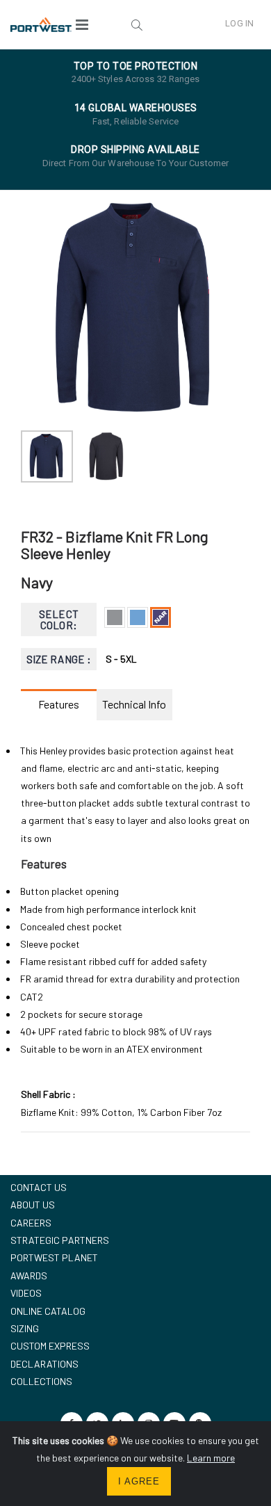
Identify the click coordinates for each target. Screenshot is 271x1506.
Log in (239, 23)
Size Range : (58, 659)
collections (41, 1381)
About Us (32, 1205)
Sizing (24, 1328)
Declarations (44, 1364)
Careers (30, 1223)
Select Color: (58, 620)
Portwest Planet (54, 1257)
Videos (26, 1293)
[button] (137, 24)
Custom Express (50, 1346)
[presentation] (38, 309)
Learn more (211, 1458)
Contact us (38, 1187)
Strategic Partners (59, 1240)
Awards (28, 1275)
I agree (139, 1481)
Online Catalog (47, 1311)
